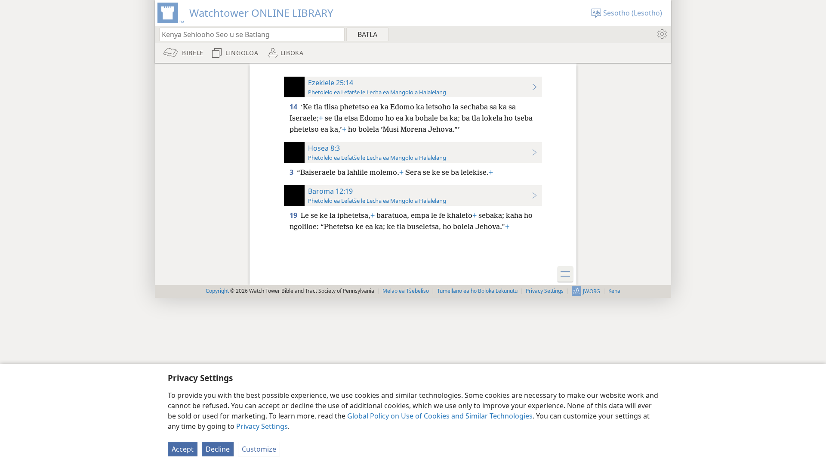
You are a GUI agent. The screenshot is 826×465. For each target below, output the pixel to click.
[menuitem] (661, 34)
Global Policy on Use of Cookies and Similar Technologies (440, 416)
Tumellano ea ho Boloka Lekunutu (477, 291)
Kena (614, 291)
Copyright (217, 290)
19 (294, 215)
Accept (183, 449)
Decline (218, 449)
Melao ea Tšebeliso (405, 291)
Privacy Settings (262, 426)
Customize (259, 449)
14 (294, 107)
